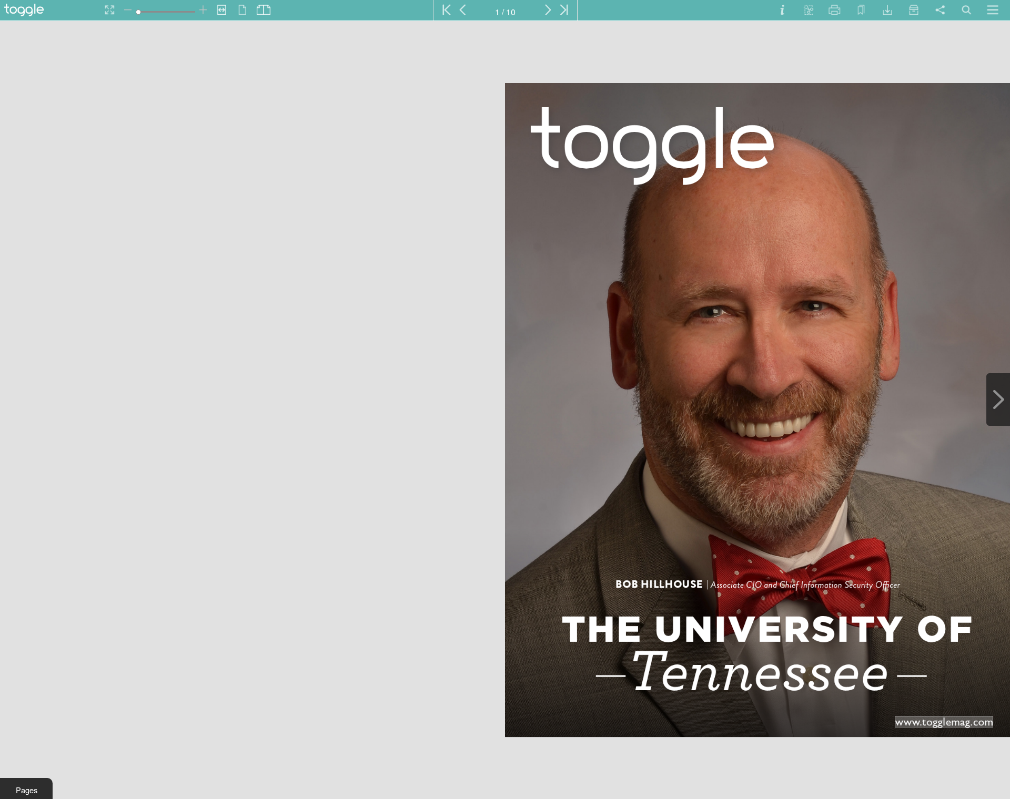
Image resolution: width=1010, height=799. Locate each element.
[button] (26, 788)
